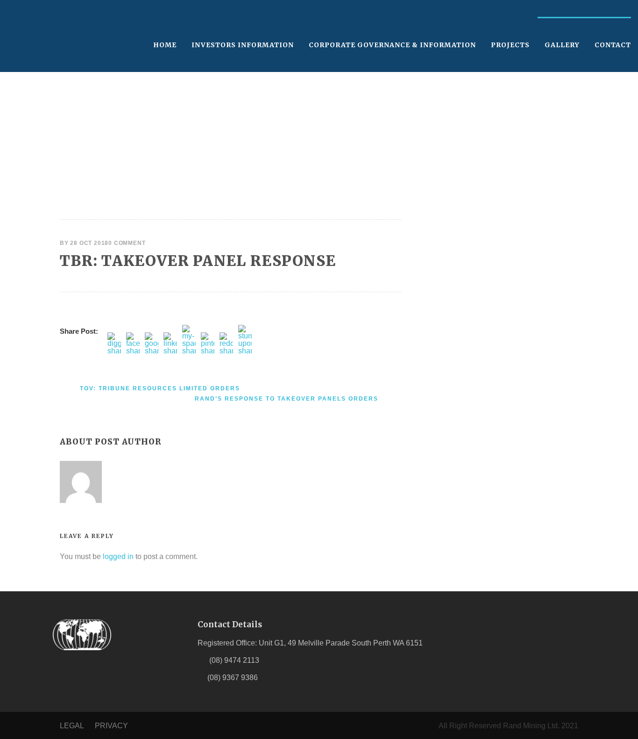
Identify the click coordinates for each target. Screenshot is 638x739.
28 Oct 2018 (89, 243)
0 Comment (126, 243)
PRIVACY (111, 726)
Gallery (562, 45)
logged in (118, 556)
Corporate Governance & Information (392, 45)
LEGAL (72, 726)
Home (165, 45)
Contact (613, 45)
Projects (510, 45)
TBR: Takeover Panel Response (198, 260)
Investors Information (242, 45)
